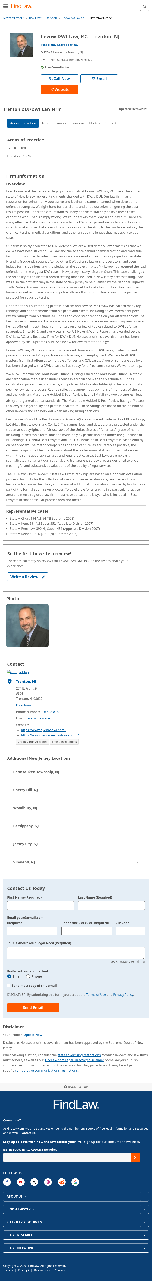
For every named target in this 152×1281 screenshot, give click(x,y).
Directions (23, 705)
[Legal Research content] (144, 1235)
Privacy (23, 1270)
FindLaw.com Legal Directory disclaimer (74, 1060)
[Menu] (6, 6)
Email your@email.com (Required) (25, 920)
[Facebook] (7, 1182)
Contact (110, 123)
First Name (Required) (24, 897)
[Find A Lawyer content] (144, 1209)
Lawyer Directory (13, 18)
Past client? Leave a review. (59, 45)
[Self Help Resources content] (144, 1222)
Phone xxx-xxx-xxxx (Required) (85, 923)
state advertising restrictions (79, 1055)
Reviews (78, 123)
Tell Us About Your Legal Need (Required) (39, 943)
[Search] (144, 6)
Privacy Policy (123, 995)
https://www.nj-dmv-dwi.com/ (43, 730)
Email (17, 976)
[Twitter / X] (34, 1182)
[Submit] (135, 1157)
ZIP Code (122, 923)
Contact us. (28, 1133)
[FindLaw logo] (23, 6)
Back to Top (78, 1087)
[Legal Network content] (144, 1248)
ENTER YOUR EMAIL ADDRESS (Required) (30, 1149)
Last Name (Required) (95, 897)
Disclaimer (41, 1270)
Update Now (33, 1035)
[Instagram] (48, 1182)
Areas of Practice (23, 123)
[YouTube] (21, 1182)
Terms (7, 1270)
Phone (37, 976)
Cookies (60, 1270)
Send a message (38, 718)
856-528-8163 (50, 712)
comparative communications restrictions (46, 1070)
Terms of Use (96, 995)
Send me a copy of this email (34, 985)
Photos (94, 123)
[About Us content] (144, 1196)
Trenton (52, 18)
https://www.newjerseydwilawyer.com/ (50, 735)
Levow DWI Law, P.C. (73, 18)
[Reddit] (62, 1182)
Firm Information (55, 123)
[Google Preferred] (75, 1182)
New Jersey (35, 18)
